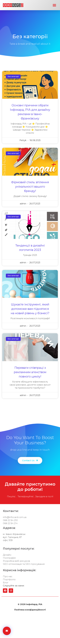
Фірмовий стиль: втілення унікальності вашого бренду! (30, 186)
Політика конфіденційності (30, 609)
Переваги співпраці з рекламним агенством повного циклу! (30, 372)
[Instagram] (11, 590)
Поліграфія (9, 557)
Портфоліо (9, 579)
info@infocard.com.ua (14, 517)
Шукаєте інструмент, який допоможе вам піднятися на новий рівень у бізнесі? (30, 309)
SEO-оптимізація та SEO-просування (24, 564)
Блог (5, 582)
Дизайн (7, 554)
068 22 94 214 (10, 523)
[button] (54, 5)
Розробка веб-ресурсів (16, 561)
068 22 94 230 (10, 520)
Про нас (7, 576)
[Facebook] (5, 590)
